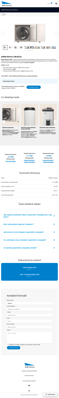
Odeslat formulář (13, 348)
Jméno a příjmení (11, 306)
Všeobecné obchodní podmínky (29, 371)
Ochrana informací (29, 375)
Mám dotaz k (10, 300)
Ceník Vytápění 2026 (29, 267)
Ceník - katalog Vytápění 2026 (29, 274)
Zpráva (8, 330)
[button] (3, 121)
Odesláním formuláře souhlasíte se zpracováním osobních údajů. (24, 344)
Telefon (9, 312)
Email (8, 318)
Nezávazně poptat (33, 87)
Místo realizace (10, 324)
